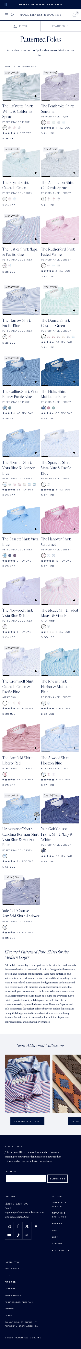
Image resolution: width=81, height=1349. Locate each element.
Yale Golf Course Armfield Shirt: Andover (21, 913)
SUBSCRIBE (57, 1178)
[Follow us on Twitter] (26, 1226)
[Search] (12, 14)
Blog (8, 1275)
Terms (8, 1315)
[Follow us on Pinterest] (35, 1226)
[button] (61, 26)
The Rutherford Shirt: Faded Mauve (58, 252)
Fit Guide (10, 1281)
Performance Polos (27, 1121)
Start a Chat (23, 1217)
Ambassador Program (19, 1302)
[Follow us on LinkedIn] (26, 1235)
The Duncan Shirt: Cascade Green (55, 323)
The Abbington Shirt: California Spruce (57, 185)
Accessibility (60, 1250)
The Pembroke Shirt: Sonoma (57, 108)
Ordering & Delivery (59, 1204)
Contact (57, 1243)
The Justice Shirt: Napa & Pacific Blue (20, 252)
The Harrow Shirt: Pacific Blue (16, 323)
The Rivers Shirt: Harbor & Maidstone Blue (57, 686)
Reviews (57, 1223)
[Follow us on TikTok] (18, 1235)
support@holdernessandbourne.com (24, 1212)
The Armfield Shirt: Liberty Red (17, 760)
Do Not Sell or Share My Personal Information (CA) (22, 1324)
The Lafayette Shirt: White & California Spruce (17, 111)
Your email (13, 1171)
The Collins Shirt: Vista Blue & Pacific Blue (20, 394)
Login (55, 1237)
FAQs (55, 1230)
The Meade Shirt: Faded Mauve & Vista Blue (59, 613)
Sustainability (14, 1268)
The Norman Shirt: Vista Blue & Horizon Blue (18, 468)
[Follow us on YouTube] (9, 1235)
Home (7, 66)
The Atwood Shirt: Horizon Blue (55, 760)
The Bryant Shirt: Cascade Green (15, 185)
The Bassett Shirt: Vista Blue (20, 541)
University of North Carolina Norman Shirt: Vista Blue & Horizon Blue (20, 837)
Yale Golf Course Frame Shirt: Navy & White (57, 834)
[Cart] (74, 14)
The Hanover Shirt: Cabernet (56, 541)
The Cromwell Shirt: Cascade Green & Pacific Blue (18, 686)
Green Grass (13, 1295)
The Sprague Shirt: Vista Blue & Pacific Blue (56, 468)
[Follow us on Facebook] (18, 1226)
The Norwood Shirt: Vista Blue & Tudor (17, 613)
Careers (10, 1288)
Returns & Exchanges (59, 1214)
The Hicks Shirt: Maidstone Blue (53, 394)
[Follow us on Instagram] (9, 1226)
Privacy (9, 1308)
